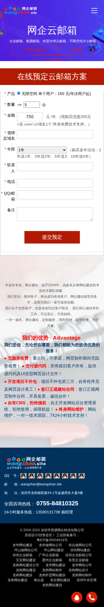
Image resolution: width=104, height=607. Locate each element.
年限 (9, 149)
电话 (9, 181)
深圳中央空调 (87, 580)
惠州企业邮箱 (52, 560)
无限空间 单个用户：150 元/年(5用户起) (56, 93)
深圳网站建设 (80, 550)
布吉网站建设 (60, 580)
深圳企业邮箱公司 (78, 555)
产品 (9, 93)
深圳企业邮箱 (22, 555)
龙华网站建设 (22, 545)
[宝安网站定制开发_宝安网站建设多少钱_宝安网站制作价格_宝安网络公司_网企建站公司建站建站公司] (20, 10)
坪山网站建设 (54, 550)
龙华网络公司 (82, 565)
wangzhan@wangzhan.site (41, 484)
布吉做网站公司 (80, 545)
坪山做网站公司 (25, 550)
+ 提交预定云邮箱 (32, 445)
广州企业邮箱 (49, 555)
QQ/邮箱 (8, 196)
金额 (9, 115)
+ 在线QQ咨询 (34, 49)
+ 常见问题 (52, 60)
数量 (9, 104)
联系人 (9, 168)
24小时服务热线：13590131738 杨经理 (38, 512)
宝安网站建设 (26, 560)
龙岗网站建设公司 (25, 565)
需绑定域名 (9, 136)
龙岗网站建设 (26, 570)
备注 (11, 210)
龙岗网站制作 (52, 570)
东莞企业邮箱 (78, 560)
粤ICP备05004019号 (52, 540)
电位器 (39, 580)
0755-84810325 (57, 503)
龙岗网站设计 (78, 570)
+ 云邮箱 (75, 49)
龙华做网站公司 (50, 545)
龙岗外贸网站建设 (52, 575)
